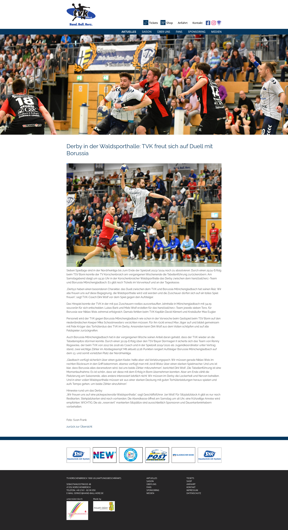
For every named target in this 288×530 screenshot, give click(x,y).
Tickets (153, 23)
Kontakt (197, 23)
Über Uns (163, 32)
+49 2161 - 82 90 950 (86, 490)
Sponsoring (197, 32)
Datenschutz (193, 493)
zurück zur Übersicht (79, 426)
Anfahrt (183, 23)
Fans (179, 32)
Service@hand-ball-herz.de (89, 493)
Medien (216, 32)
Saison (147, 32)
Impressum (192, 490)
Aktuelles (129, 32)
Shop (169, 23)
